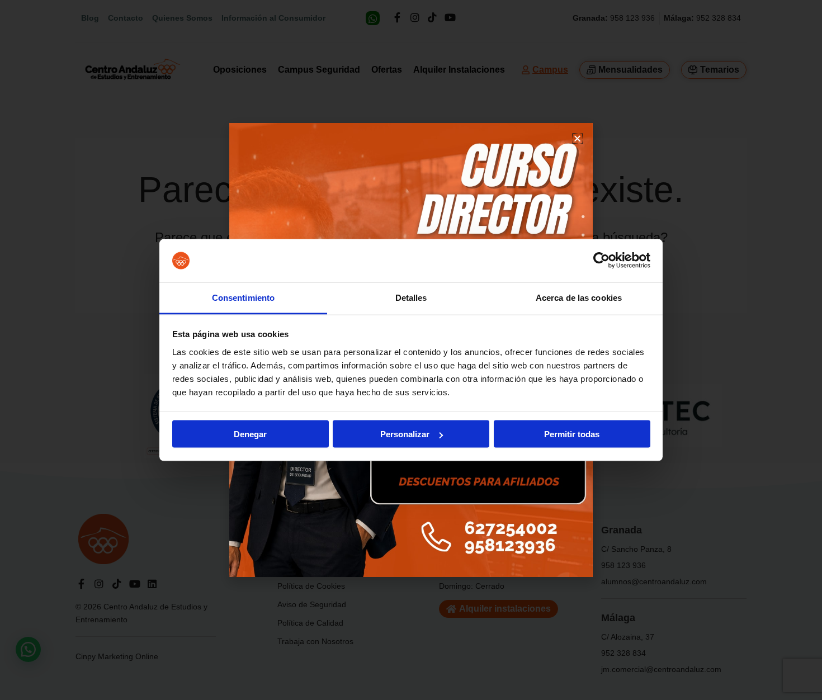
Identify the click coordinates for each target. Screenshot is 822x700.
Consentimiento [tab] (243, 297)
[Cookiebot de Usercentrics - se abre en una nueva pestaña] (601, 260)
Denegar (250, 434)
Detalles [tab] (411, 297)
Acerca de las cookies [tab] (579, 297)
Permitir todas (571, 434)
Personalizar (404, 434)
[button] (577, 138)
